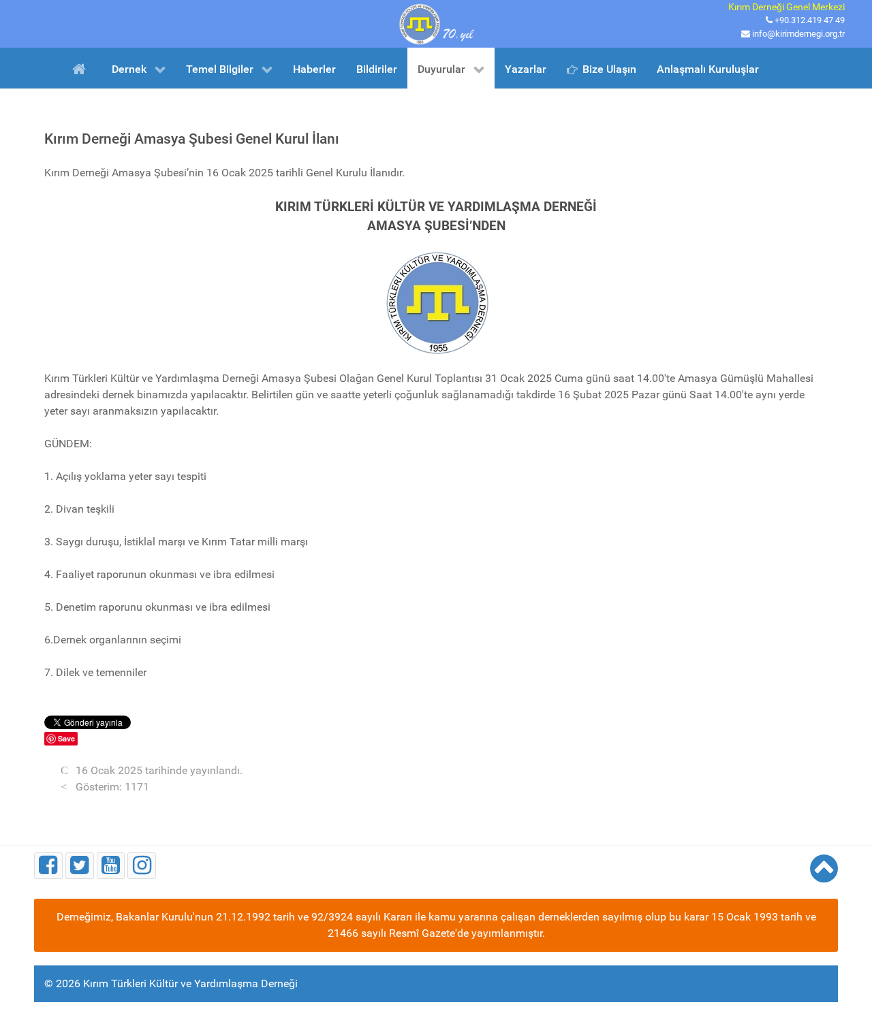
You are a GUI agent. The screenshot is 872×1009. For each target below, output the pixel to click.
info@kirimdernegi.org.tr (798, 34)
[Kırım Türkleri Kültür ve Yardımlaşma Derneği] (436, 22)
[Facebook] (48, 865)
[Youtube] (111, 865)
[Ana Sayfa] (81, 68)
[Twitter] (79, 865)
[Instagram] (141, 865)
